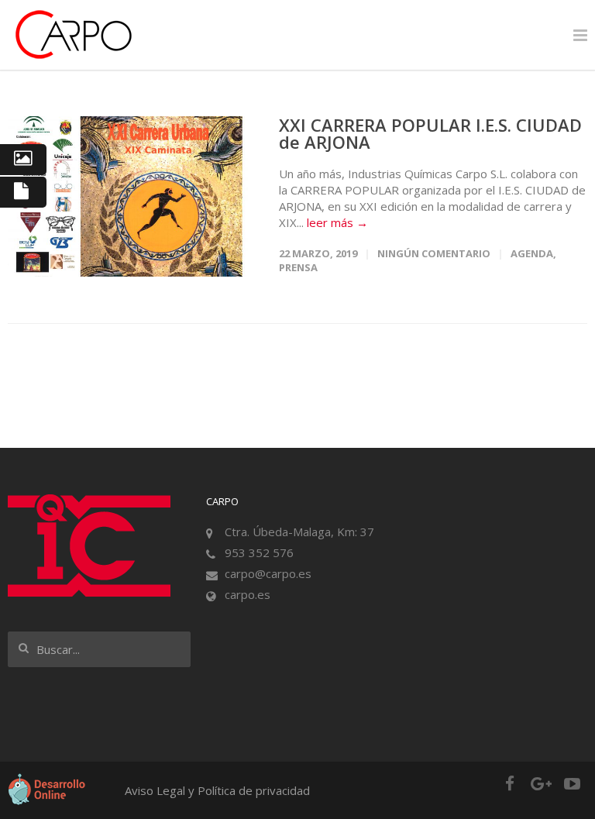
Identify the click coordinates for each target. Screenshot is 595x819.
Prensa (298, 267)
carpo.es (247, 594)
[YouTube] (571, 783)
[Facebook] (509, 783)
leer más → (337, 222)
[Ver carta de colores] (23, 159)
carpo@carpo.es (268, 573)
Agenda (532, 253)
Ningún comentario (433, 253)
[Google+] (540, 783)
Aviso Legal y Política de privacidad (217, 790)
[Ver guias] (23, 192)
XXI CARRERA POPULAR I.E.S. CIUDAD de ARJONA (430, 133)
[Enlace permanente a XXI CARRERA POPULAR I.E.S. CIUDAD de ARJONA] (128, 196)
